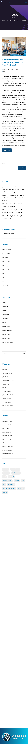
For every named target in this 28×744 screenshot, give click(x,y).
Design (5, 310)
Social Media (6, 327)
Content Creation (15, 469)
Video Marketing (7, 331)
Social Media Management (9, 488)
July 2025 (5, 258)
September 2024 (7, 286)
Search (3, 164)
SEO (4, 323)
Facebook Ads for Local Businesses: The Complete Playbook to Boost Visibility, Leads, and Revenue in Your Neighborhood (13, 189)
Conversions (6, 473)
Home (13, 18)
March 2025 (6, 262)
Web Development (8, 343)
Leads (4, 477)
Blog (17, 69)
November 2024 (7, 278)
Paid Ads (5, 319)
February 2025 (7, 266)
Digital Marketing (7, 315)
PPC (23, 481)
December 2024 (7, 274)
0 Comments (6, 72)
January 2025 (6, 270)
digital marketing (16, 473)
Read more (7, 150)
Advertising (5, 469)
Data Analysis (6, 306)
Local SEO (11, 477)
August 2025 (6, 254)
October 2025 (7, 250)
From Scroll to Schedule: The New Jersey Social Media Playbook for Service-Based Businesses (13, 197)
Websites (5, 492)
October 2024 (7, 282)
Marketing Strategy (7, 481)
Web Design (6, 335)
